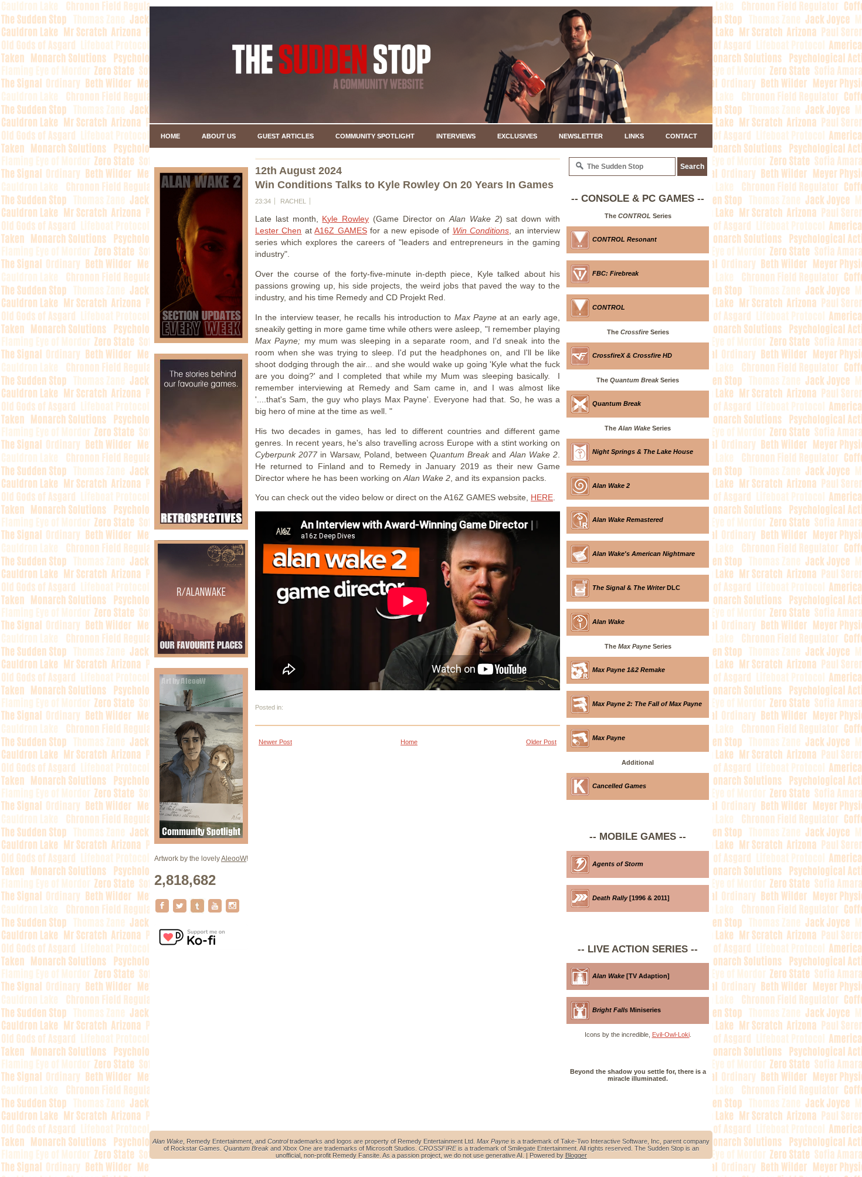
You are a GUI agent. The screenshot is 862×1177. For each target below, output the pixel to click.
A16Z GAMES (340, 230)
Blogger (576, 1155)
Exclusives (517, 136)
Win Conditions (481, 230)
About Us (219, 136)
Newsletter (581, 136)
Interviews (456, 136)
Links (634, 136)
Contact (681, 136)
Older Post (541, 741)
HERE (542, 497)
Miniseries (626, 1009)
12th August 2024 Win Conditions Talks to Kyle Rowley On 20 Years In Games (404, 178)
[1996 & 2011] (631, 897)
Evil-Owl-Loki (671, 1034)
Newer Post (275, 741)
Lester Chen (278, 230)
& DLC (636, 587)
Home (170, 136)
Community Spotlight (375, 136)
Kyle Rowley (345, 218)
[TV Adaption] (631, 975)
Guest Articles (285, 136)
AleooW (233, 858)
